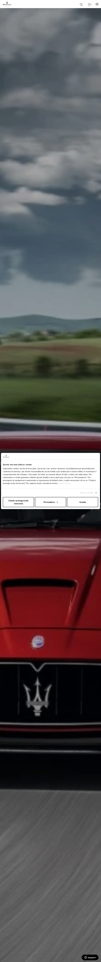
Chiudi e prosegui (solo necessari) (18, 501)
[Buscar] (81, 4)
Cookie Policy (64, 483)
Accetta (82, 502)
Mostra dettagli (86, 493)
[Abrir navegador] (97, 4)
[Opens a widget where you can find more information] (90, 958)
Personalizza (49, 502)
